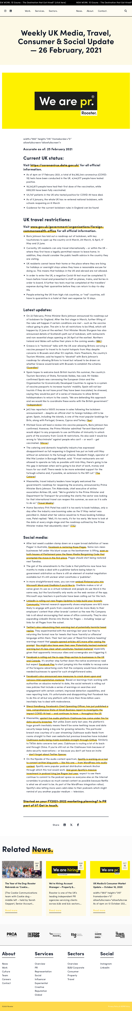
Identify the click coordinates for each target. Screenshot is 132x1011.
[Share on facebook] (78, 825)
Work (5, 967)
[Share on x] (71, 825)
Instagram (106, 963)
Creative (39, 987)
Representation (43, 971)
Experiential (41, 983)
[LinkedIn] (10, 11)
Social (38, 975)
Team (5, 975)
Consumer (73, 971)
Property (72, 975)
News (5, 963)
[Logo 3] (55, 934)
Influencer (40, 979)
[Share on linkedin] (64, 825)
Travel (71, 979)
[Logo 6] (120, 934)
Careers (6, 979)
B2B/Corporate (76, 967)
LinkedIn (105, 967)
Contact (6, 983)
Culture (6, 971)
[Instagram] (5, 11)
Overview (40, 963)
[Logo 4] (77, 934)
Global (38, 994)
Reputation (41, 990)
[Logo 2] (33, 934)
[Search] (125, 11)
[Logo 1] (12, 934)
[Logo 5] (98, 934)
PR (36, 967)
